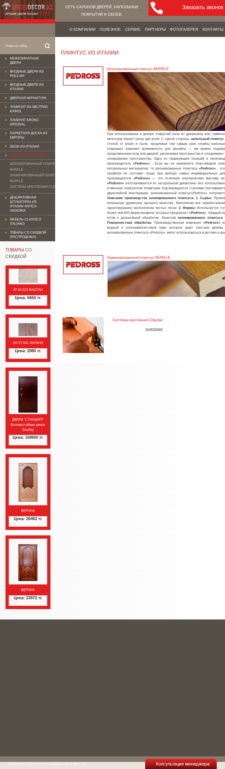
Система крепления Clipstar (37, 187)
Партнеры (155, 29)
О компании (82, 29)
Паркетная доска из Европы (28, 135)
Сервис (133, 29)
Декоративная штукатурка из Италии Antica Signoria (23, 204)
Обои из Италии (24, 146)
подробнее (154, 329)
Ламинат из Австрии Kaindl (29, 109)
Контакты (213, 29)
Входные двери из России (27, 74)
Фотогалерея (184, 29)
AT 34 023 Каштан (28, 290)
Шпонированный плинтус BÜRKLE (34, 166)
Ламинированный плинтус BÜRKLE (35, 178)
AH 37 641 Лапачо (28, 343)
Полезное (110, 29)
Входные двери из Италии (27, 87)
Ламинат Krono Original (24, 122)
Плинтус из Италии (28, 155)
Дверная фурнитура (28, 98)
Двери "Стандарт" (28, 419)
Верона (28, 511)
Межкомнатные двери (24, 60)
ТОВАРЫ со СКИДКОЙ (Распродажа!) (28, 235)
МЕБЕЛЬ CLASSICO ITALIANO (25, 221)
